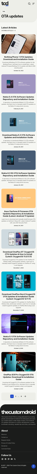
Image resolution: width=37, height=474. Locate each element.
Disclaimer (4, 446)
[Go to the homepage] (4, 3)
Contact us (4, 437)
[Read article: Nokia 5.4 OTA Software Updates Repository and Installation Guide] (18, 84)
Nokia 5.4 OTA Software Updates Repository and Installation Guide (18, 98)
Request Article (5, 440)
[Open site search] (29, 4)
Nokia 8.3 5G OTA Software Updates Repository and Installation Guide (19, 174)
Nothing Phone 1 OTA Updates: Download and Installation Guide (18, 58)
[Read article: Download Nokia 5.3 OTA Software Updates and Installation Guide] (18, 122)
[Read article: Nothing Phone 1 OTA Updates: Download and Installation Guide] (18, 44)
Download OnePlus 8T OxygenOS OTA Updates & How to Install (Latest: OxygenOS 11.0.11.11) (18, 254)
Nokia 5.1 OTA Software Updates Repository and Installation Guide (18, 337)
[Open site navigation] (33, 4)
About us (4, 434)
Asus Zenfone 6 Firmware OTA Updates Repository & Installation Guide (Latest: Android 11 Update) (18, 213)
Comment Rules (6, 448)
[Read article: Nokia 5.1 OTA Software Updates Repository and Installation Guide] (18, 323)
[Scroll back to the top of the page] (33, 466)
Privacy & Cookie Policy (8, 443)
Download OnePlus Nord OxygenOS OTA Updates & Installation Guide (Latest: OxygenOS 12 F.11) (18, 296)
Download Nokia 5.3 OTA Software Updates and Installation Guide (18, 136)
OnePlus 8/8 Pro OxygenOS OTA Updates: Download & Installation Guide (18, 377)
